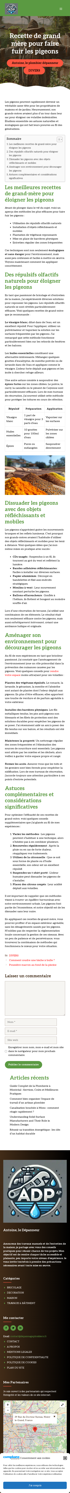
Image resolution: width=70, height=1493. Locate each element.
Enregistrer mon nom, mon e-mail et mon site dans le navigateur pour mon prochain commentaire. (36, 1051)
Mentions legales (19, 1352)
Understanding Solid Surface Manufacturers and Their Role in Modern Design (30, 1120)
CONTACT (13, 1341)
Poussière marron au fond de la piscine (32, 965)
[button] (65, 1458)
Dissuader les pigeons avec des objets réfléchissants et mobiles (29, 161)
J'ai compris (35, 1485)
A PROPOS (13, 1346)
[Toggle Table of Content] (58, 139)
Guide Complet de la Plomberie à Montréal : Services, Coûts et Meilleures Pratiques (34, 1090)
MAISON (12, 1298)
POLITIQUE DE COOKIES (21, 1362)
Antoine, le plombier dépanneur (35, 63)
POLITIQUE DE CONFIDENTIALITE (27, 1357)
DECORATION (15, 1292)
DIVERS (34, 70)
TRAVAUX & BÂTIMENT (21, 1303)
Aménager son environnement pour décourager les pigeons (35, 169)
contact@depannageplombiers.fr (28, 1336)
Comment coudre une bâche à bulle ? (32, 960)
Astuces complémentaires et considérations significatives (33, 176)
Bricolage (14, 1287)
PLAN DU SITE (15, 1367)
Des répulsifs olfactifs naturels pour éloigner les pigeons (33, 153)
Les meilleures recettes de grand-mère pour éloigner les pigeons (33, 146)
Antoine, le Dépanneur (21, 1230)
